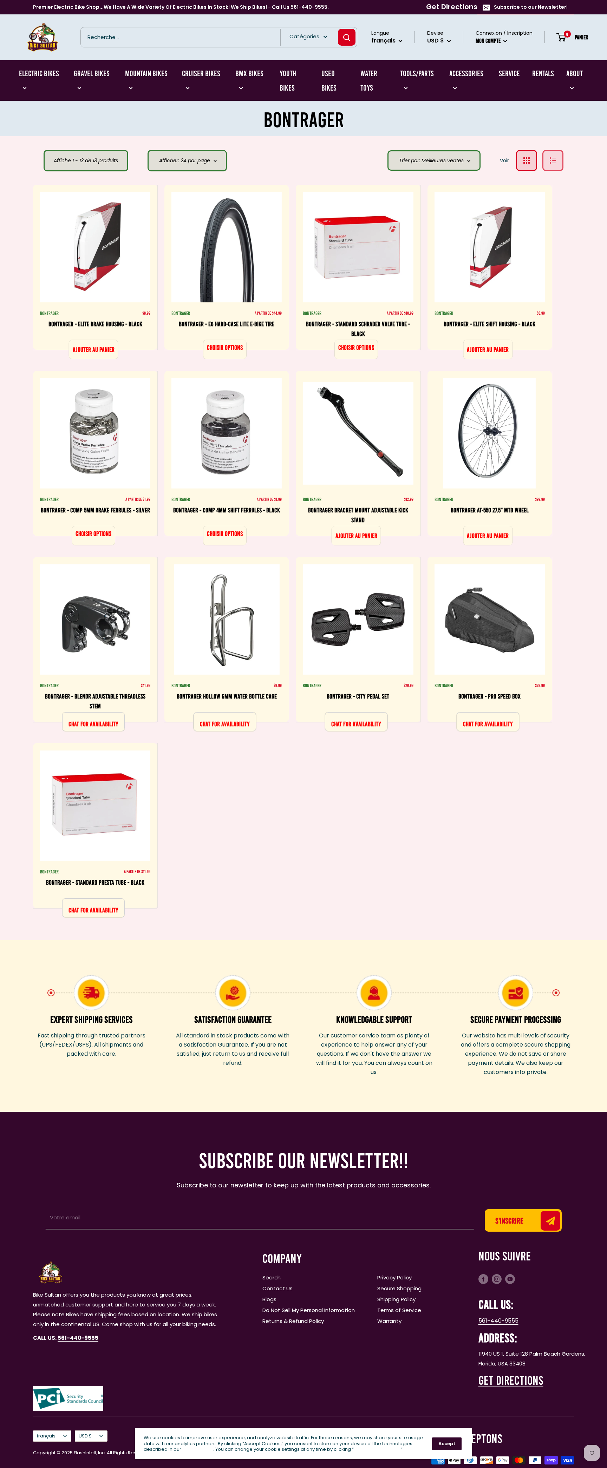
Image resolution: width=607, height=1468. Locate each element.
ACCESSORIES (466, 73)
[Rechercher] (346, 37)
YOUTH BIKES (288, 80)
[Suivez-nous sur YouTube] (510, 1278)
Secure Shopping (399, 1288)
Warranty (389, 1321)
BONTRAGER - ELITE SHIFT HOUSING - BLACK (489, 324)
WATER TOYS (368, 80)
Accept (446, 1443)
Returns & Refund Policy (293, 1321)
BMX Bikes (249, 73)
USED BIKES (329, 80)
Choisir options (225, 347)
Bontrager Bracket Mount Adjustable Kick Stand (358, 515)
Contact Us (277, 1288)
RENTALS (543, 73)
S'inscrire (509, 1220)
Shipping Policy (396, 1299)
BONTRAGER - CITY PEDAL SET (358, 696)
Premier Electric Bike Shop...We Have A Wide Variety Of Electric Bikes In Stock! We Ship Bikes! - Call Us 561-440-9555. (181, 7)
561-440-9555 (498, 1321)
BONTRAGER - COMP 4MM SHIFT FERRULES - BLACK (226, 510)
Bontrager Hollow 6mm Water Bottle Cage (227, 696)
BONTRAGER (49, 313)
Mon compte (489, 40)
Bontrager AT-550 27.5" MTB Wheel (490, 510)
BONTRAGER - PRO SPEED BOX (489, 696)
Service (509, 73)
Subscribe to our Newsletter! (531, 7)
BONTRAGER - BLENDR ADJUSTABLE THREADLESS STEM (95, 701)
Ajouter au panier (94, 349)
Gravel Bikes (92, 73)
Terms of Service (399, 1310)
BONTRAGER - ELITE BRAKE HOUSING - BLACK (95, 324)
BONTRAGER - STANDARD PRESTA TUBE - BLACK (95, 882)
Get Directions (451, 7)
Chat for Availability (93, 724)
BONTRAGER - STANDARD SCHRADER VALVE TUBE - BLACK (358, 328)
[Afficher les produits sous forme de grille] (526, 160)
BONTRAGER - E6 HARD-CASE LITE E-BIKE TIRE (226, 324)
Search (271, 1277)
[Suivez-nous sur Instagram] (497, 1278)
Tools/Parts (417, 73)
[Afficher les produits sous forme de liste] (552, 160)
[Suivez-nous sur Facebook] (483, 1278)
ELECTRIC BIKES (39, 73)
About (574, 73)
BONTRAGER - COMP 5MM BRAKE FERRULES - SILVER (95, 510)
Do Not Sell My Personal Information (308, 1310)
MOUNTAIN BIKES (146, 73)
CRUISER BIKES (201, 73)
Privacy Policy (394, 1277)
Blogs (269, 1299)
